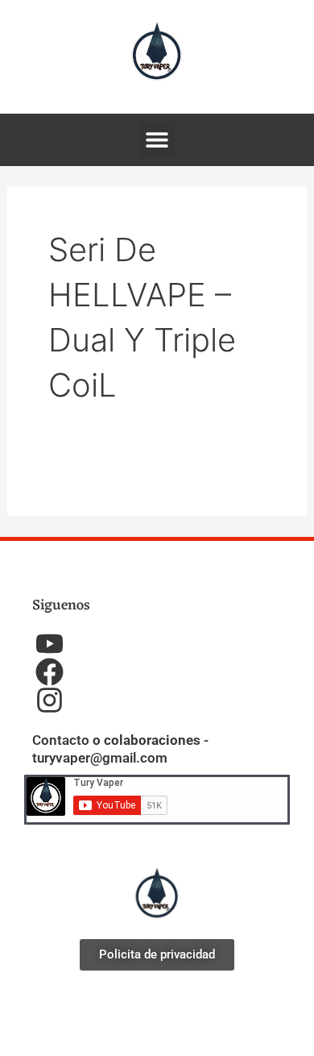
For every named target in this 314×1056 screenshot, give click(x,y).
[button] (157, 140)
